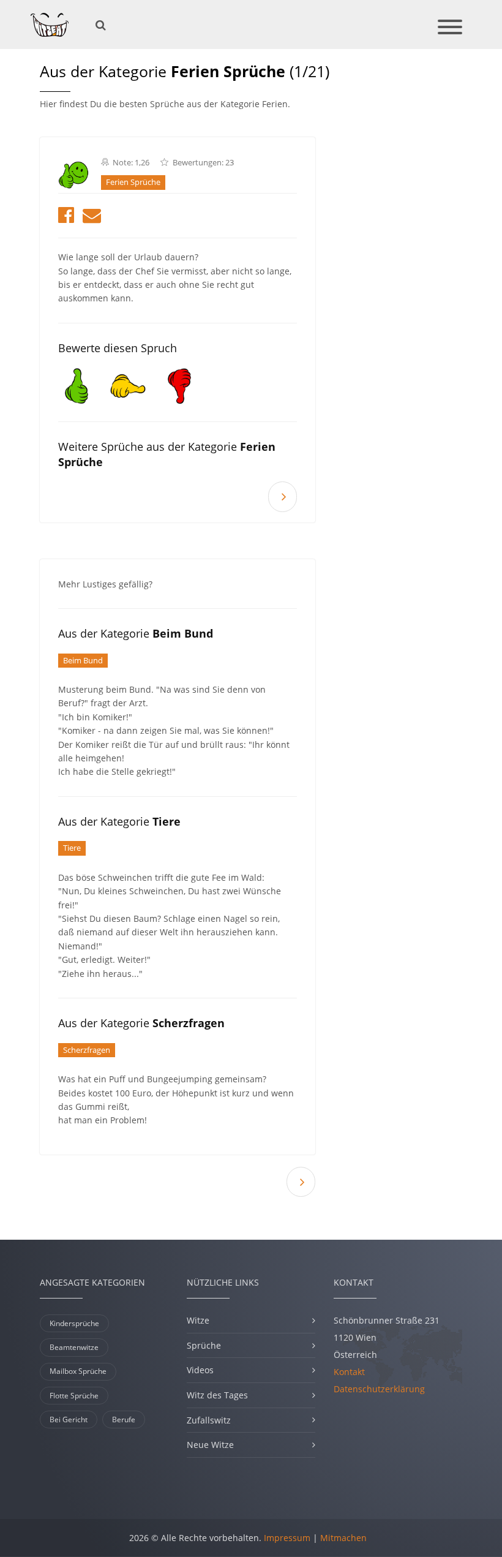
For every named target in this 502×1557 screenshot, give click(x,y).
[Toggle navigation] (450, 27)
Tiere (72, 848)
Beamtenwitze (74, 1347)
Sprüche (204, 1345)
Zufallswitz (209, 1420)
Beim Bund (83, 660)
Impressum (287, 1538)
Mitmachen (343, 1538)
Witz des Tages (217, 1395)
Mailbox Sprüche (78, 1371)
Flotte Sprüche (74, 1395)
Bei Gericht (69, 1419)
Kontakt (349, 1372)
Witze (198, 1320)
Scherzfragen (86, 1050)
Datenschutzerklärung (379, 1389)
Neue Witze (210, 1444)
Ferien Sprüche (133, 182)
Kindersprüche (74, 1323)
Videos (200, 1370)
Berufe (123, 1419)
